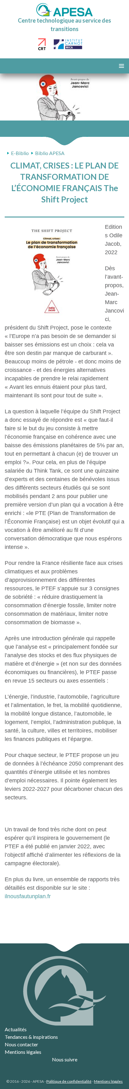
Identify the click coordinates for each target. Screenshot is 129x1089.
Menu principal (121, 65)
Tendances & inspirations (31, 1037)
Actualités (16, 1029)
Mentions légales (23, 1052)
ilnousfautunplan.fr (28, 896)
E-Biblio (20, 153)
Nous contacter (21, 1044)
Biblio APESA (49, 153)
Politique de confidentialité (68, 1081)
